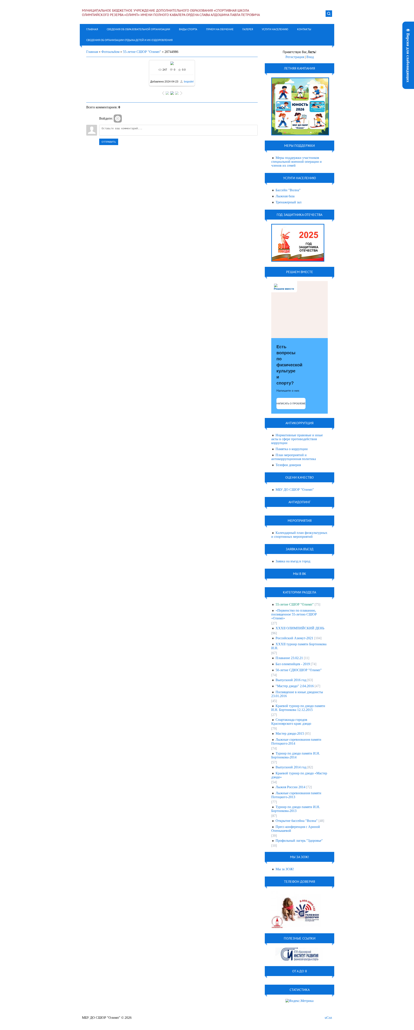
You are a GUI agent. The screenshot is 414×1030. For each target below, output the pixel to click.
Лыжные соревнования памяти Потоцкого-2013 (296, 795)
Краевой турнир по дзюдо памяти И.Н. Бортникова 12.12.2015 (298, 708)
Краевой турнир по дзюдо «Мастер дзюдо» (299, 775)
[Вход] (118, 118)
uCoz (328, 1017)
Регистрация (294, 57)
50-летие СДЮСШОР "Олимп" (299, 670)
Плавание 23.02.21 (289, 658)
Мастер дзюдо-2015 (290, 733)
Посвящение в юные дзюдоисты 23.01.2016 (297, 694)
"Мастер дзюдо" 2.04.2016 (295, 686)
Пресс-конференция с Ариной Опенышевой (295, 828)
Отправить (109, 142)
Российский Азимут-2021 (294, 638)
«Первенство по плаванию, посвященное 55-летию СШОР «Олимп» (294, 614)
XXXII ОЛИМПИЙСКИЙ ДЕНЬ (300, 628)
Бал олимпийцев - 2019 (293, 664)
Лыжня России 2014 (290, 787)
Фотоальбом (110, 52)
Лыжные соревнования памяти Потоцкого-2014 (296, 741)
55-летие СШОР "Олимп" (142, 52)
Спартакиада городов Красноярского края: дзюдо (291, 721)
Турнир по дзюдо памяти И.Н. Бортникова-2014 (295, 755)
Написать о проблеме (291, 403)
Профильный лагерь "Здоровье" (299, 840)
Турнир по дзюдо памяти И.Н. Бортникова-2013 (295, 809)
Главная (92, 52)
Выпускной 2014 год (291, 767)
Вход (310, 57)
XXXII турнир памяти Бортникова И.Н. (298, 646)
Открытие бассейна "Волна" (297, 821)
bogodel (189, 81)
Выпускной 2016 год (291, 680)
